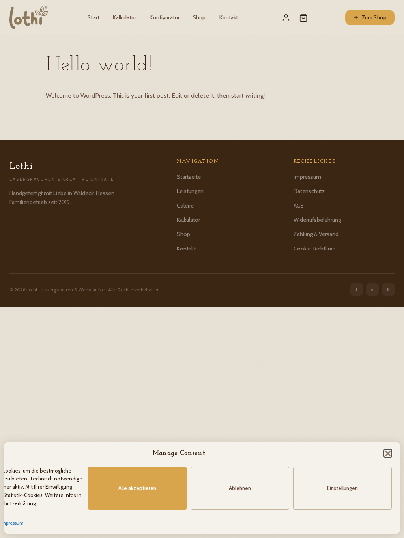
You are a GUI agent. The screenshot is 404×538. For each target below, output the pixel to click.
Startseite (189, 176)
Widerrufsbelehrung (317, 219)
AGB (299, 205)
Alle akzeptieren (137, 488)
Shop (199, 17)
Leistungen (190, 191)
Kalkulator (124, 17)
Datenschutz (309, 191)
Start (93, 17)
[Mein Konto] (286, 18)
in (372, 289)
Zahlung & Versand (316, 233)
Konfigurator (165, 17)
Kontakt (228, 17)
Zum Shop (374, 17)
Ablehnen (240, 488)
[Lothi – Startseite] (28, 17)
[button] (388, 453)
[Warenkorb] (303, 18)
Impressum (12, 523)
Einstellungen (342, 488)
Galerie (185, 205)
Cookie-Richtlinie (314, 248)
